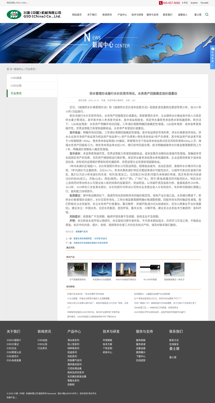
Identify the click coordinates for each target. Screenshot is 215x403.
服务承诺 (140, 344)
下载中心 (140, 356)
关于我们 (92, 14)
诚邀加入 (182, 14)
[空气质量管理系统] (77, 269)
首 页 (9, 69)
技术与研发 (137, 14)
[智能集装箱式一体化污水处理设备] (174, 269)
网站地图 (11, 3)
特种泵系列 (73, 348)
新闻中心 (19, 69)
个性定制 (107, 348)
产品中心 (122, 14)
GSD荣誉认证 (14, 352)
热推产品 (11, 397)
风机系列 (72, 356)
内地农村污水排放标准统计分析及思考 (91, 243)
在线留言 (174, 344)
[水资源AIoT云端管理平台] (101, 269)
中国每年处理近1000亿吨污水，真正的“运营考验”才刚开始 (93, 312)
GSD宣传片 (13, 356)
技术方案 (107, 344)
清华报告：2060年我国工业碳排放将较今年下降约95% (91, 317)
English (194, 3)
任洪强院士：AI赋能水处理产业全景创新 (152, 294)
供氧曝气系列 (82, 232)
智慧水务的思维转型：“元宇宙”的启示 (90, 238)
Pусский (204, 3)
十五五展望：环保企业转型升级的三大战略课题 (88, 298)
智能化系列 (73, 380)
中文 (185, 3)
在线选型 (140, 360)
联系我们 (167, 14)
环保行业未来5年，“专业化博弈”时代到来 (85, 294)
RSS (18, 3)
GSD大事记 (13, 344)
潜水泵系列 (73, 340)
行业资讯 (30, 69)
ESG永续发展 (14, 360)
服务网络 (140, 340)
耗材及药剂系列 (76, 372)
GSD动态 (16, 77)
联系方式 (174, 340)
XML (24, 3)
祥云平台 (92, 393)
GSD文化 (11, 348)
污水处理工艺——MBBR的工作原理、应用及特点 (156, 308)
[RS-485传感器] (150, 269)
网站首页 (77, 14)
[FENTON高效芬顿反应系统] (126, 269)
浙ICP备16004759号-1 (68, 393)
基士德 (197, 14)
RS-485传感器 (150, 279)
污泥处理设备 (75, 368)
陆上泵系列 (73, 344)
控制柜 (71, 384)
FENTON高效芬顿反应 (126, 279)
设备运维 (140, 348)
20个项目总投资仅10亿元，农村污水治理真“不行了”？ (158, 298)
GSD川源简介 (14, 340)
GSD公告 (16, 85)
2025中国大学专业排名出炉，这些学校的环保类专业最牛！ (160, 312)
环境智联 (107, 340)
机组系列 (72, 352)
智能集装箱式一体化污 (174, 279)
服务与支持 (152, 14)
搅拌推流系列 (75, 364)
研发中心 (107, 352)
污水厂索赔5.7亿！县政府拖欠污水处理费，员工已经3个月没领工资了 (165, 303)
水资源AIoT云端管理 (102, 279)
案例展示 (140, 352)
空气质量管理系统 (78, 279)
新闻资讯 (107, 14)
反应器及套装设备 (77, 376)
